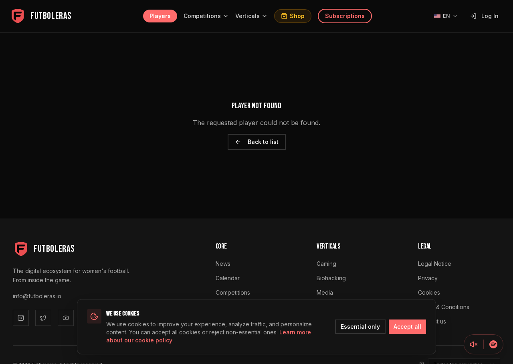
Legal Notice (434, 263)
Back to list (263, 141)
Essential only (360, 326)
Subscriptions (345, 15)
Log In (490, 15)
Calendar (228, 278)
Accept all (407, 326)
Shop (297, 15)
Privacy (428, 278)
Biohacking (331, 278)
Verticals (247, 15)
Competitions (202, 15)
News (223, 263)
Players (160, 15)
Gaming (326, 263)
